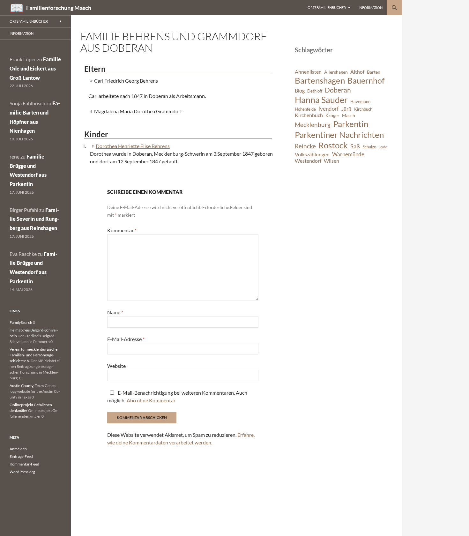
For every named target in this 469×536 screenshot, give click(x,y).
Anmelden (18, 448)
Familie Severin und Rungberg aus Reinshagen (34, 219)
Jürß (346, 109)
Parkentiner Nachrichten (339, 135)
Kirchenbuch (309, 115)
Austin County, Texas (27, 385)
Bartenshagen (320, 80)
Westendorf (308, 161)
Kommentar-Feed (24, 464)
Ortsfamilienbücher (327, 7)
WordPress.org (22, 471)
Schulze (369, 147)
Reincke (305, 146)
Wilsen (331, 161)
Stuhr (383, 147)
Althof (357, 72)
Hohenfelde (305, 109)
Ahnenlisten (308, 72)
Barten (373, 72)
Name (115, 312)
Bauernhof (365, 80)
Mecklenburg (313, 124)
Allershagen (336, 72)
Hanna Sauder (321, 100)
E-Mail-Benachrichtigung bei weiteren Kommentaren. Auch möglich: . (177, 396)
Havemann (360, 101)
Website (116, 366)
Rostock (333, 145)
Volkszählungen (312, 154)
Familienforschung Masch (58, 7)
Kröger (332, 115)
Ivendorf (328, 108)
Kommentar (122, 230)
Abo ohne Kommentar (151, 400)
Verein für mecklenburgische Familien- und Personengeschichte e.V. (33, 355)
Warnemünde (348, 154)
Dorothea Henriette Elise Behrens (133, 146)
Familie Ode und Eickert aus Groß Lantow (35, 68)
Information (371, 7)
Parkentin (350, 124)
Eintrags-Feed (21, 456)
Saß (355, 146)
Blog (300, 90)
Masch (348, 115)
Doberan (338, 90)
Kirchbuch (363, 109)
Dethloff (314, 91)
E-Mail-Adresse (126, 339)
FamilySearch (21, 322)
